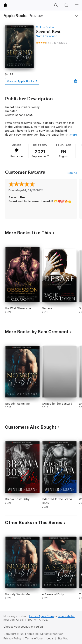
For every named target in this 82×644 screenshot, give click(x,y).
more (73, 134)
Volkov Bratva (45, 27)
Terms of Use (34, 638)
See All (72, 172)
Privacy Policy (12, 638)
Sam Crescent (46, 36)
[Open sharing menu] (75, 81)
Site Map (63, 638)
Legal (50, 638)
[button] (56, 5)
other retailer (66, 616)
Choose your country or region (23, 626)
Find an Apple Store (41, 616)
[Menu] (77, 5)
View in (20, 81)
